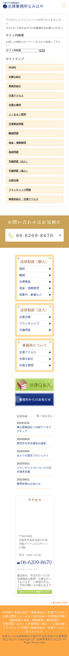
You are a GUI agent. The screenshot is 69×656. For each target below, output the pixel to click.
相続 (22, 268)
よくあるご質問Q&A (32, 616)
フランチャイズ (29, 323)
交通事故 (25, 281)
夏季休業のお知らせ (29, 483)
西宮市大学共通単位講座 (31, 443)
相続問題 (14, 152)
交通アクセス (16, 95)
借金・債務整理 (17, 142)
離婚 (22, 275)
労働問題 (25, 329)
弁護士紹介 (15, 76)
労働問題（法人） (18, 161)
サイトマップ (34, 631)
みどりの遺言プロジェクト (33, 455)
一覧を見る (46, 416)
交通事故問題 (16, 123)
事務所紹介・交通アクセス (23, 199)
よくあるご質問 (17, 114)
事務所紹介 (15, 86)
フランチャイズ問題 (20, 189)
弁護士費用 (15, 105)
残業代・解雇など (30, 294)
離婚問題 (14, 133)
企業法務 (14, 180)
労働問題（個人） (18, 170)
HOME (12, 67)
